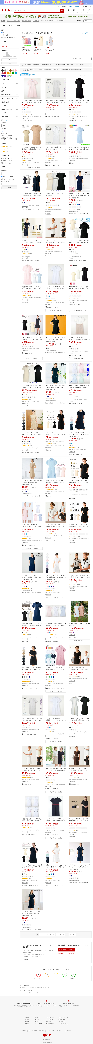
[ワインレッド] (2, 73)
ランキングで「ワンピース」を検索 (29, 992)
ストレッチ (4, 112)
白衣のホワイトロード (28, 120)
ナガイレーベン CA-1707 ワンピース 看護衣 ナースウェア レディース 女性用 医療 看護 (56, 720)
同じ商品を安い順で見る (56, 310)
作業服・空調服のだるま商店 (30, 885)
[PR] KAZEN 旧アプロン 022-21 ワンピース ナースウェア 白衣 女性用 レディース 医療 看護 (79, 149)
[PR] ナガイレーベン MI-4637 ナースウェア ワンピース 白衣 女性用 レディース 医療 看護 (32, 102)
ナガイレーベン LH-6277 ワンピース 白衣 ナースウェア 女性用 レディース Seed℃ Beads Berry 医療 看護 (79, 339)
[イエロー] (10, 73)
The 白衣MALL (74, 637)
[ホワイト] (8, 70)
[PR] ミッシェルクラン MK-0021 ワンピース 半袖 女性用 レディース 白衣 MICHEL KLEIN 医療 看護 (79, 102)
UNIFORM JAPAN (75, 304)
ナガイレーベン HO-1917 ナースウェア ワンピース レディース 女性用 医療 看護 (56, 288)
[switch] (16, 139)
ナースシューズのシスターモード (79, 260)
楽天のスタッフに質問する (66, 949)
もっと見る (25, 959)
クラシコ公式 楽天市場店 (53, 116)
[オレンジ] (8, 73)
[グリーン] (13, 73)
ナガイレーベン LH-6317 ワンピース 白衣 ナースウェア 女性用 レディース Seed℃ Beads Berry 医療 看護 (56, 820)
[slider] (1, 56)
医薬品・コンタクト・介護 (13, 20)
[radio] (2, 32)
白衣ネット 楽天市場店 (29, 545)
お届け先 (3, 122)
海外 (7, 120)
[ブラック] (2, 70)
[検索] (62, 11)
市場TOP (3, 20)
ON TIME (25, 641)
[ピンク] (16, 70)
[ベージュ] (13, 70)
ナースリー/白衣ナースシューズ (31, 260)
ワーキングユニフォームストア (31, 209)
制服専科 (25, 302)
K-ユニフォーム (51, 256)
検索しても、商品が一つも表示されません (34, 956)
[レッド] (5, 73)
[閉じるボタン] (89, 65)
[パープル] (5, 76)
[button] (86, 6)
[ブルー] (16, 73)
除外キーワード (5, 181)
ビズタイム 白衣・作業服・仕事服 (31, 167)
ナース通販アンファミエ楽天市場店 (79, 213)
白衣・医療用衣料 (26, 20)
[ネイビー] (2, 76)
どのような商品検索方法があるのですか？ (34, 954)
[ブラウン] (10, 70)
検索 (10, 63)
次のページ (72, 934)
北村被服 (49, 214)
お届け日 (3, 128)
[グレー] (5, 70)
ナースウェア (36, 20)
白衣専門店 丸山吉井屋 (76, 403)
